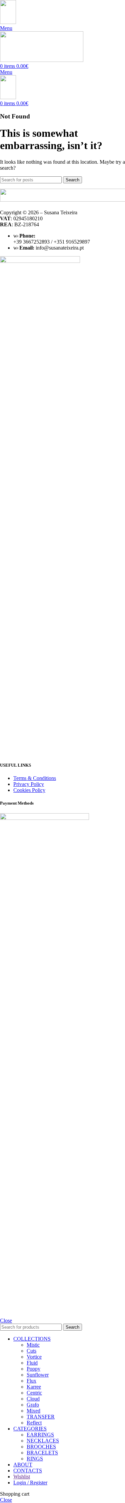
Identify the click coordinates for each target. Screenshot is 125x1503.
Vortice (34, 1357)
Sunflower (38, 1375)
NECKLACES (43, 1440)
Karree (34, 1387)
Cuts (31, 1351)
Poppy (33, 1369)
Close (6, 1320)
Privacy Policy (28, 784)
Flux (31, 1381)
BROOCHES (41, 1446)
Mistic (33, 1345)
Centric (34, 1393)
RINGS (35, 1458)
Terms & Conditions (34, 778)
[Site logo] (8, 22)
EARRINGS (40, 1434)
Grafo (33, 1405)
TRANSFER (41, 1416)
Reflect (34, 1422)
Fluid (32, 1363)
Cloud (33, 1399)
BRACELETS (42, 1452)
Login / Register (30, 1482)
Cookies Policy (29, 790)
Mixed (33, 1410)
